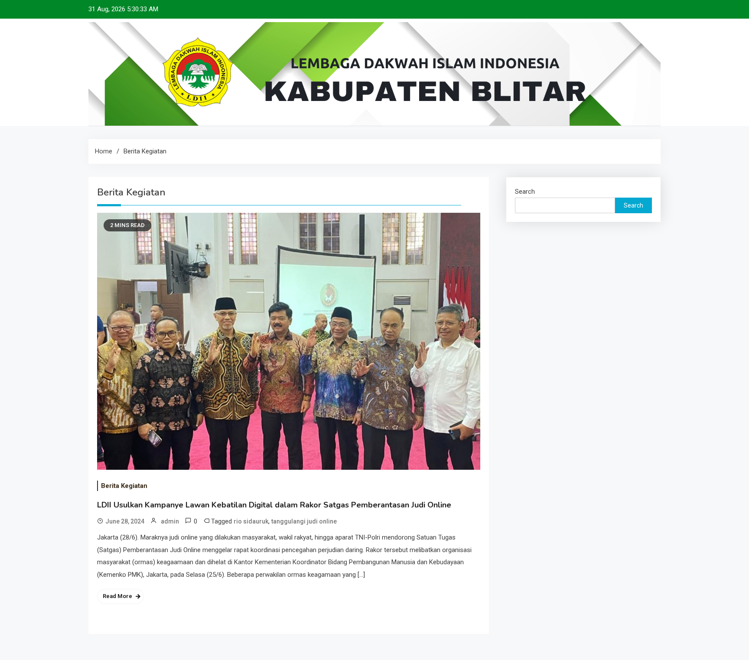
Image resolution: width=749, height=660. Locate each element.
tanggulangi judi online (304, 521)
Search (525, 191)
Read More (117, 596)
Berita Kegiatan (124, 486)
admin (170, 521)
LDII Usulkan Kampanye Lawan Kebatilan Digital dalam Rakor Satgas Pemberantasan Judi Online (274, 505)
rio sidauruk (251, 521)
